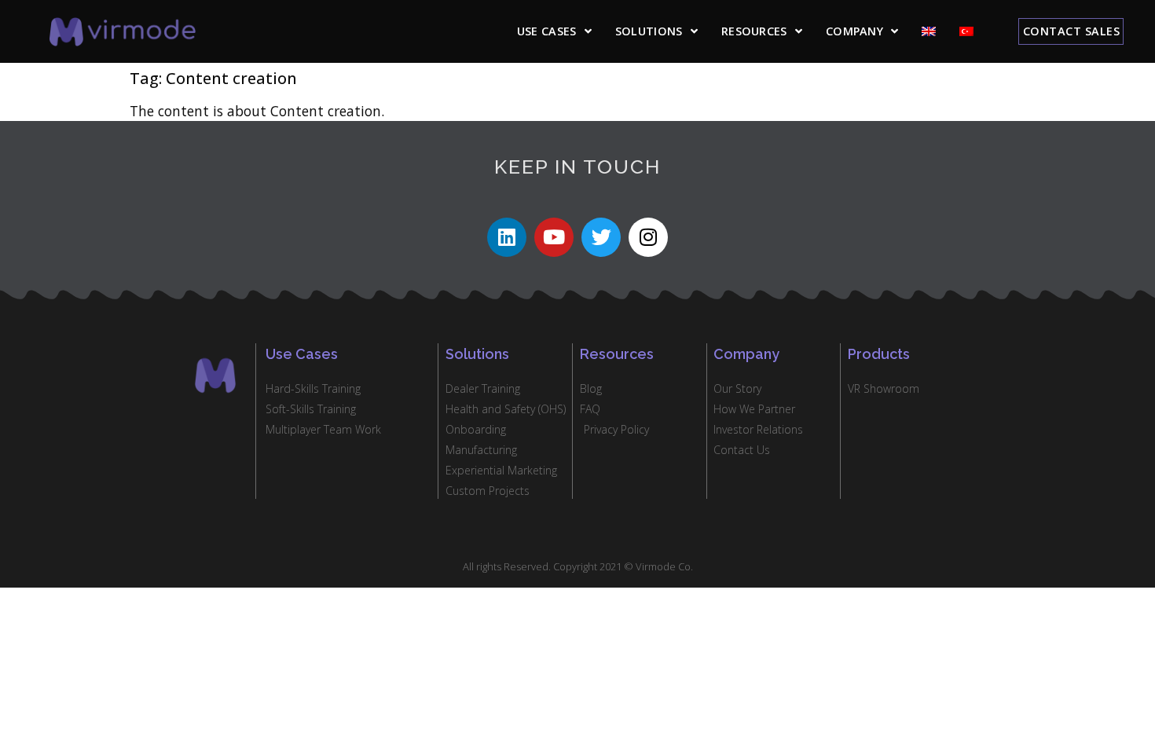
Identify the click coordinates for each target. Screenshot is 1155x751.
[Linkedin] (506, 237)
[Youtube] (554, 237)
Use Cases (547, 31)
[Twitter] (601, 237)
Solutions (649, 31)
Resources (754, 31)
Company (854, 31)
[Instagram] (648, 237)
